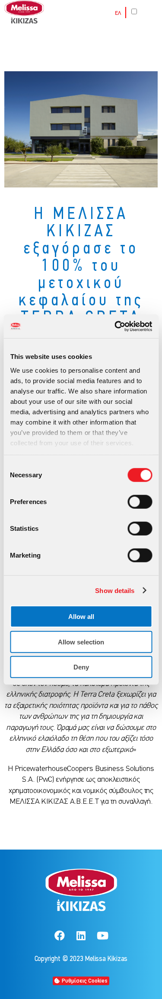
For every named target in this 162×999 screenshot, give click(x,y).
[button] (81, 981)
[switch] (139, 502)
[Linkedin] (81, 935)
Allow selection (81, 641)
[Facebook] (59, 935)
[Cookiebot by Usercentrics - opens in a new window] (115, 326)
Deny (81, 667)
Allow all (81, 616)
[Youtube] (102, 935)
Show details (114, 590)
